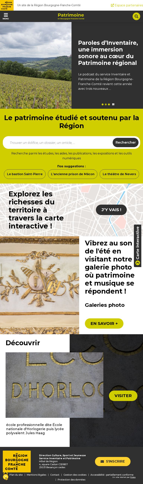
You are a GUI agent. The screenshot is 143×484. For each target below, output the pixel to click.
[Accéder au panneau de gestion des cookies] (5, 476)
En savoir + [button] (104, 323)
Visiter (123, 395)
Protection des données (71, 479)
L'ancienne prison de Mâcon (72, 174)
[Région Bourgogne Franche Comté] (7, 5)
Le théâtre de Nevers (119, 174)
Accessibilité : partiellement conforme (112, 474)
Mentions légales (36, 474)
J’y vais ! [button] (111, 209)
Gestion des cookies (74, 474)
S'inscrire (115, 461)
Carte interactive (137, 242)
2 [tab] (106, 104)
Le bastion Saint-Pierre (25, 174)
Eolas (133, 477)
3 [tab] (109, 104)
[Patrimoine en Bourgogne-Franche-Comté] (71, 16)
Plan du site (16, 474)
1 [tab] (103, 104)
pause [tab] (113, 104)
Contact (54, 474)
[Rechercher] (136, 16)
